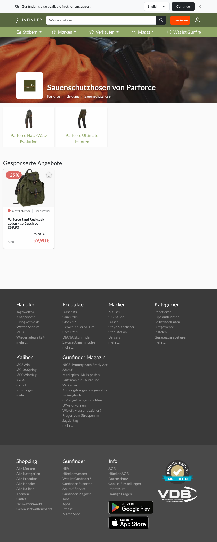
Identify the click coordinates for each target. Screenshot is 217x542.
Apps (66, 504)
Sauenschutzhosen (98, 96)
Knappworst (25, 317)
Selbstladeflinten (167, 322)
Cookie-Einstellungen (124, 483)
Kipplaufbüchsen (167, 317)
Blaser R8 (69, 312)
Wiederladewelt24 (30, 337)
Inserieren (180, 20)
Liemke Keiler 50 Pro (78, 327)
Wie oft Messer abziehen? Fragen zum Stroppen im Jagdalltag (81, 415)
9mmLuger (24, 390)
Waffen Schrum (27, 327)
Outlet (21, 499)
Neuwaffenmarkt (29, 504)
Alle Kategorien (28, 473)
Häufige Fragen (120, 494)
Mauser (114, 312)
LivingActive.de (28, 322)
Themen (22, 494)
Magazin (146, 31)
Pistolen (161, 332)
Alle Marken (25, 468)
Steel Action (117, 332)
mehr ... (22, 342)
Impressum (116, 489)
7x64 (20, 380)
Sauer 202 (70, 317)
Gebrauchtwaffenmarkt (34, 509)
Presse (67, 509)
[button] (195, 20)
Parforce (53, 96)
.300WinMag (26, 375)
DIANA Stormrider (76, 337)
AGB (112, 468)
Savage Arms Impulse (78, 342)
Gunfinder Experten (77, 483)
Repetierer (163, 312)
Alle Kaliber (25, 489)
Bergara (114, 337)
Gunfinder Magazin (76, 494)
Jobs (65, 499)
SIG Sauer (116, 317)
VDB (20, 332)
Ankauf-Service (74, 489)
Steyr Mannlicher (121, 327)
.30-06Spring (26, 370)
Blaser (113, 322)
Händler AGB (118, 473)
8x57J (21, 385)
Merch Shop (71, 514)
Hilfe (66, 468)
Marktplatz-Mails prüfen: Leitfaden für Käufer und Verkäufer (81, 380)
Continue (183, 6)
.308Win (23, 365)
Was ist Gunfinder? (190, 31)
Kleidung (72, 96)
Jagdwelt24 (25, 312)
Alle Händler (25, 483)
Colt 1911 (70, 332)
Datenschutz (118, 478)
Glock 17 (69, 322)
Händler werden (74, 473)
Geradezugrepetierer (171, 337)
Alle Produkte (26, 478)
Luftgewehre (164, 327)
